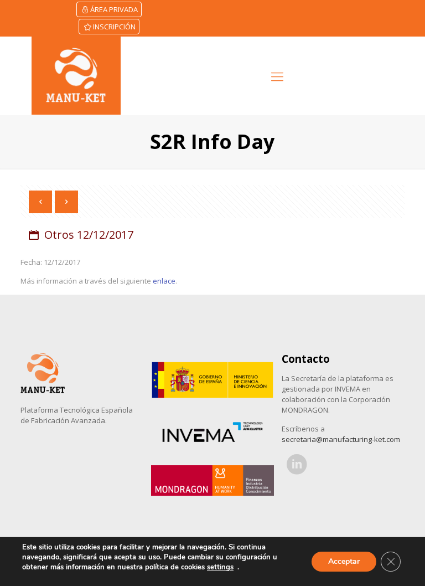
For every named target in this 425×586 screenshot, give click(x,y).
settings (220, 567)
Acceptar (344, 561)
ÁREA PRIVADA (114, 9)
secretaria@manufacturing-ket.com (341, 439)
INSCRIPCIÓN (114, 27)
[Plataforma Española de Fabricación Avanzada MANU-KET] (76, 76)
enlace (164, 281)
